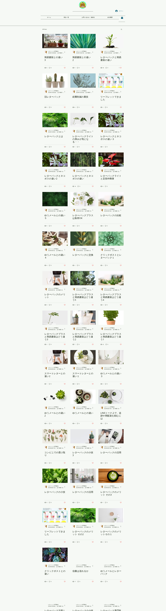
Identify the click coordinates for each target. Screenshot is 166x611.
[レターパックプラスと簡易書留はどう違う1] (111, 318)
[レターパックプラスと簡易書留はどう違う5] (83, 278)
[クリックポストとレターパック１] (111, 239)
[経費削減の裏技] (83, 80)
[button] (122, 17)
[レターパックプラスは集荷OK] (83, 199)
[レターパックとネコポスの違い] (83, 159)
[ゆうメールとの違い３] (111, 357)
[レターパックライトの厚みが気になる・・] (83, 120)
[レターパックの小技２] (83, 594)
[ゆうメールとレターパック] (111, 555)
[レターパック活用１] (55, 594)
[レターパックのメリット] (55, 278)
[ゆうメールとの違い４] (55, 239)
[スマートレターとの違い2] (55, 357)
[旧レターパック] (55, 80)
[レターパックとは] (55, 120)
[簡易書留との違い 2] (83, 41)
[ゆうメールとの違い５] (55, 199)
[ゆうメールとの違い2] (55, 397)
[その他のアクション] (65, 52)
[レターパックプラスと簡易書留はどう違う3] (55, 318)
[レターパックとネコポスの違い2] (55, 159)
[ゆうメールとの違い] (83, 397)
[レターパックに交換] (83, 239)
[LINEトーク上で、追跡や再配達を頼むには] (111, 397)
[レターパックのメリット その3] (111, 476)
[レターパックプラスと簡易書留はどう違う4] (111, 278)
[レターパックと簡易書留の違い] (111, 41)
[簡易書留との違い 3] (55, 41)
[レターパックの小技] (55, 476)
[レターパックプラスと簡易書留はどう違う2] (83, 318)
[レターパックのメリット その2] (83, 515)
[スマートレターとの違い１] (83, 357)
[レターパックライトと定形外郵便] (111, 159)
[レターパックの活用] (111, 436)
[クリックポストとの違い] (55, 555)
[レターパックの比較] (111, 199)
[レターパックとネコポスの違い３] (111, 120)
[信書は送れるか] (83, 555)
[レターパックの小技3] (83, 436)
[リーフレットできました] (111, 80)
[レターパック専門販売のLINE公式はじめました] (111, 594)
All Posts (44, 29)
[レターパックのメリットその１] (111, 515)
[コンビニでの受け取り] (55, 436)
